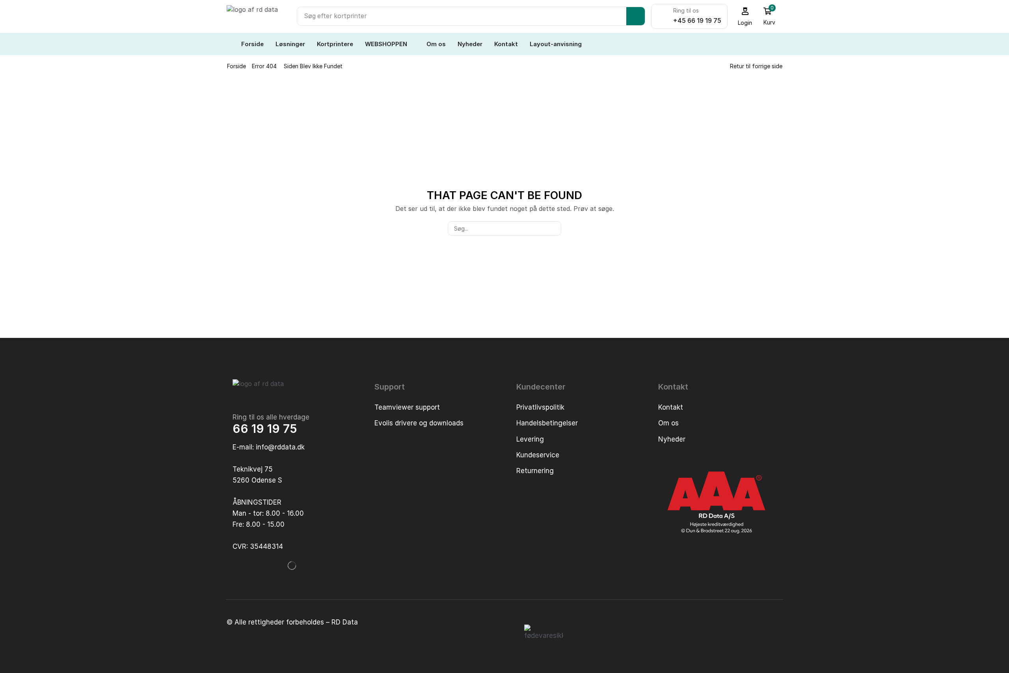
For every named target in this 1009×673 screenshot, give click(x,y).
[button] (745, 16)
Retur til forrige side (756, 66)
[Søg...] (554, 228)
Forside (236, 66)
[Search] (635, 16)
